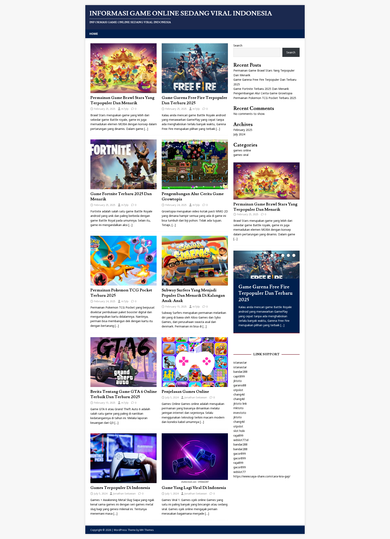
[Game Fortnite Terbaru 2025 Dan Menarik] (123, 187)
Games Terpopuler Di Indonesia (120, 487)
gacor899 (239, 453)
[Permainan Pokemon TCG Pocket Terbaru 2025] (123, 283)
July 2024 (239, 134)
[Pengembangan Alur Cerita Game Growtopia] (195, 187)
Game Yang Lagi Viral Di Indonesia (194, 487)
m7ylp (125, 109)
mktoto (238, 408)
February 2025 (242, 130)
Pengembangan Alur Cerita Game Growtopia (262, 93)
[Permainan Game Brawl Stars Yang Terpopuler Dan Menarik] (123, 90)
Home (93, 34)
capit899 (239, 376)
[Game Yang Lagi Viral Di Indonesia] (195, 481)
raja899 (238, 435)
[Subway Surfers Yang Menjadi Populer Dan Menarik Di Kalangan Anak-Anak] (195, 283)
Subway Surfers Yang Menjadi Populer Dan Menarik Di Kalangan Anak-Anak (193, 295)
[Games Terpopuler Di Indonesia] (123, 481)
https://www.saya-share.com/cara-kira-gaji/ (261, 476)
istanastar (240, 362)
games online (242, 150)
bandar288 (240, 372)
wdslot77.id (240, 440)
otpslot (238, 390)
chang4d (239, 394)
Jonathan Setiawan (195, 397)
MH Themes (147, 530)
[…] (146, 129)
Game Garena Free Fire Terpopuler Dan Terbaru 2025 (194, 100)
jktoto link (240, 403)
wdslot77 (239, 472)
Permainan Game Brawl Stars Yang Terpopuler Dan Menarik (122, 100)
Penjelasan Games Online (185, 391)
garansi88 (239, 385)
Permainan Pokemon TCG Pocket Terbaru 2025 (264, 98)
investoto (239, 413)
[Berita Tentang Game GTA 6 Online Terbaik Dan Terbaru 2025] (123, 384)
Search (237, 45)
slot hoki (239, 431)
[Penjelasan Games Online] (195, 384)
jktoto (237, 381)
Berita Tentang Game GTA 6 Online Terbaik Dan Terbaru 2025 (123, 394)
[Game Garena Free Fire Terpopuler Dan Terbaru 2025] (195, 90)
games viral (240, 155)
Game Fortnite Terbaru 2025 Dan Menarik (261, 89)
